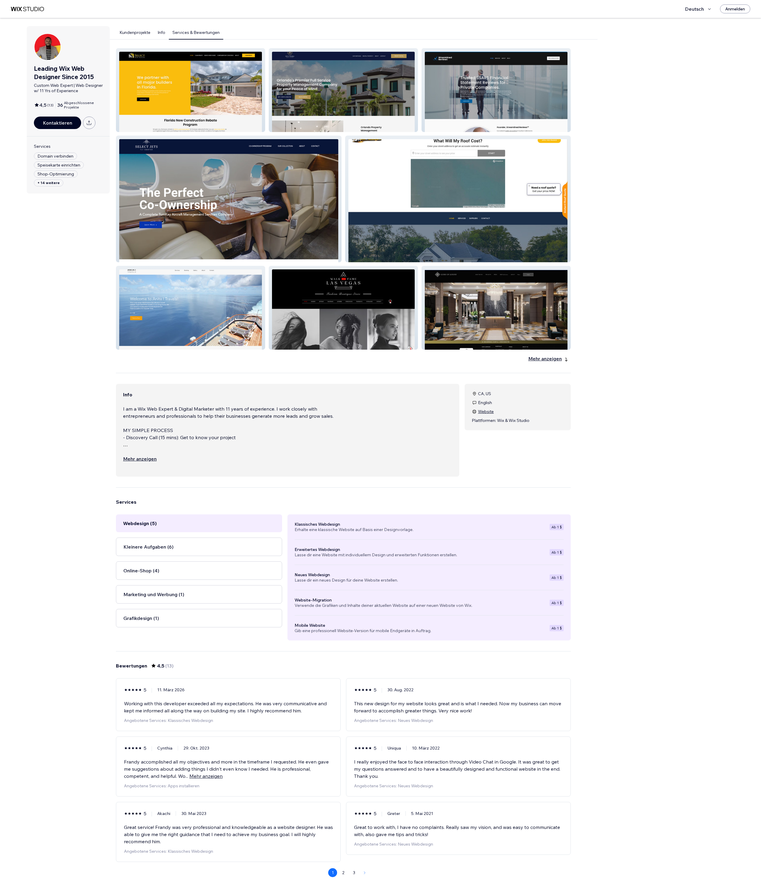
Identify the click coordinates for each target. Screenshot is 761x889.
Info (161, 32)
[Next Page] (364, 872)
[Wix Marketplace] (27, 9)
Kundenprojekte (135, 32)
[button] (190, 90)
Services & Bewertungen (196, 32)
